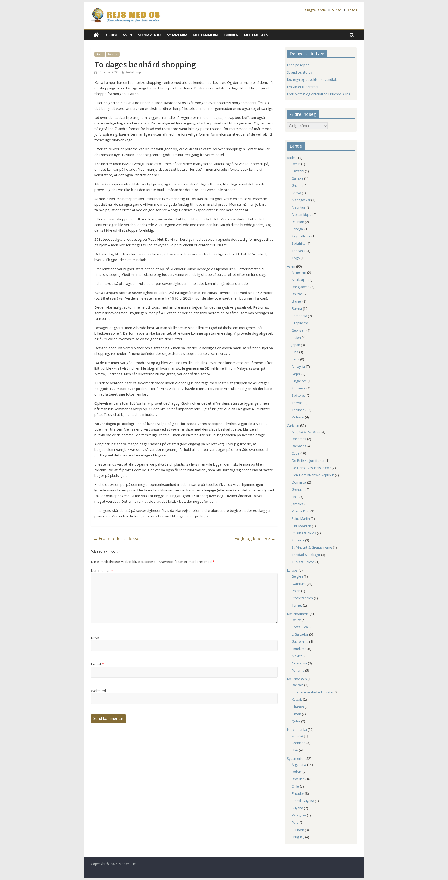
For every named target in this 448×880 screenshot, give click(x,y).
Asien (127, 35)
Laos (295, 359)
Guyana (297, 808)
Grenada (298, 489)
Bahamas (299, 439)
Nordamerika (149, 35)
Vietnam (298, 417)
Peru (295, 822)
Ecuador (298, 793)
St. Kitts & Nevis (304, 533)
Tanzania (298, 250)
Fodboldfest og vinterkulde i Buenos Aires (318, 94)
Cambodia (299, 316)
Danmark (299, 583)
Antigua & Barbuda (306, 431)
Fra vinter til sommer (302, 87)
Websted (98, 690)
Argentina (299, 764)
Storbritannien (302, 598)
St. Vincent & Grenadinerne (312, 547)
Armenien (299, 272)
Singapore (299, 381)
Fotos (352, 10)
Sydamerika (177, 35)
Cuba (295, 453)
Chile (295, 786)
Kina (295, 352)
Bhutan (297, 294)
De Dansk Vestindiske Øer (311, 468)
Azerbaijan (300, 279)
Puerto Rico (300, 511)
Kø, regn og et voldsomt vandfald (312, 79)
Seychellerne (301, 236)
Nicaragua (299, 663)
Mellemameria (205, 35)
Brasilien (298, 779)
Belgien (297, 576)
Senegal (298, 229)
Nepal (296, 373)
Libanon (298, 706)
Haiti (295, 497)
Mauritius (299, 207)
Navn (96, 637)
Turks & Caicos (303, 562)
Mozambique (302, 214)
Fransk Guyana (303, 801)
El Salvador (300, 634)
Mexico (297, 656)
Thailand (298, 410)
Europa (110, 35)
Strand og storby (299, 72)
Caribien (231, 35)
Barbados (299, 446)
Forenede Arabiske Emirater (313, 692)
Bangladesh (300, 287)
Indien (296, 337)
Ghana (296, 185)
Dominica (299, 482)
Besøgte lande (314, 10)
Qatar (296, 721)
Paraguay (299, 815)
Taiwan (297, 402)
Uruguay (298, 837)
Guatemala (300, 641)
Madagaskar (301, 200)
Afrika (291, 158)
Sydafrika (298, 243)
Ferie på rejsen (298, 65)
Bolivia (297, 772)
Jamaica (298, 504)
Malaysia (112, 54)
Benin (296, 164)
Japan (296, 345)
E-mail (97, 664)
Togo (296, 258)
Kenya (296, 193)
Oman (296, 714)
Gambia (297, 178)
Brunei (296, 301)
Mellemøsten (256, 35)
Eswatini (298, 171)
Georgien (298, 330)
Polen (296, 591)
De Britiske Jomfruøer (308, 460)
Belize (296, 620)
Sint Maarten (301, 525)
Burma (297, 308)
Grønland (298, 743)
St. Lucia (298, 540)
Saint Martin (301, 518)
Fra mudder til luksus (117, 538)
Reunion (298, 221)
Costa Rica (300, 627)
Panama (298, 670)
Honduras (299, 649)
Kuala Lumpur (135, 72)
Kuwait (297, 699)
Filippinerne (300, 323)
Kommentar (102, 570)
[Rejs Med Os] (96, 35)
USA (295, 750)
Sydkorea (299, 395)
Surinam (298, 829)
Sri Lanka (298, 388)
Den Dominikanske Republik (313, 475)
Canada (297, 735)
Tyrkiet (297, 605)
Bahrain (297, 685)
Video (336, 10)
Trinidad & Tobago (306, 554)
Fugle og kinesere (254, 538)
